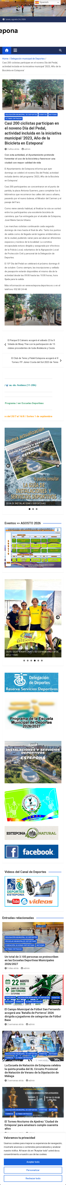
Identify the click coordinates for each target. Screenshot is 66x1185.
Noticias (53, 115)
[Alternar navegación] (15, 50)
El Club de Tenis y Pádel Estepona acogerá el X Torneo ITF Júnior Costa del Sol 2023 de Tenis (34, 360)
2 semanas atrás (15, 1024)
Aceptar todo (33, 1162)
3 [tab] (36, 509)
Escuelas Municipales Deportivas (20, 941)
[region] (33, 1159)
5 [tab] (38, 660)
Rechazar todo (33, 1178)
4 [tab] (35, 660)
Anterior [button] (8, 466)
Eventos (43, 115)
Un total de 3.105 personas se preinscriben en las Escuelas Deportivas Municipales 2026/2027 (31, 960)
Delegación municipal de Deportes (21, 115)
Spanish (44, 2)
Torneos (19, 1002)
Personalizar (33, 1170)
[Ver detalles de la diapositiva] (33, 467)
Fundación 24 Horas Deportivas (19, 945)
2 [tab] (33, 509)
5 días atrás (13, 968)
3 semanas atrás (15, 1080)
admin (27, 149)
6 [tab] (42, 660)
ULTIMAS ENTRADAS (13, 119)
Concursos (10, 998)
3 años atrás (13, 149)
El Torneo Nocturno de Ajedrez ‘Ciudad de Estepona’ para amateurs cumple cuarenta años (31, 1125)
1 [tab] (29, 509)
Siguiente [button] (57, 466)
